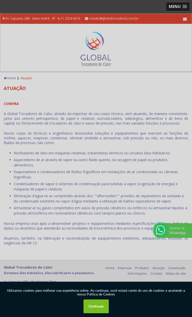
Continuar (96, 306)
